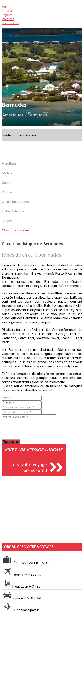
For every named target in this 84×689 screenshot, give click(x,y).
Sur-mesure (10, 23)
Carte (6, 182)
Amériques (12, 114)
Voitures (8, 19)
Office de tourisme (16, 201)
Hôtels (7, 10)
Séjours (7, 15)
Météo (7, 173)
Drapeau (8, 220)
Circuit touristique (15, 230)
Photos (7, 192)
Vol (4, 6)
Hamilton (9, 163)
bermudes (37, 114)
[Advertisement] (34, 509)
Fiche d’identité (13, 211)
